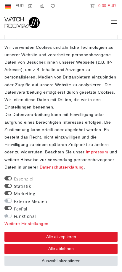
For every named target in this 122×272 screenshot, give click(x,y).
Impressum (97, 152)
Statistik (22, 186)
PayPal (21, 209)
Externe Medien (30, 201)
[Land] (8, 6)
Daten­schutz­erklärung (62, 167)
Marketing (25, 193)
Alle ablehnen (61, 248)
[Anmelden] (30, 6)
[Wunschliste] (52, 6)
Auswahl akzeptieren (61, 260)
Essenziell (24, 179)
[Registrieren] (41, 6)
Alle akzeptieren (61, 236)
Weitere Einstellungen (26, 223)
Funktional (25, 216)
